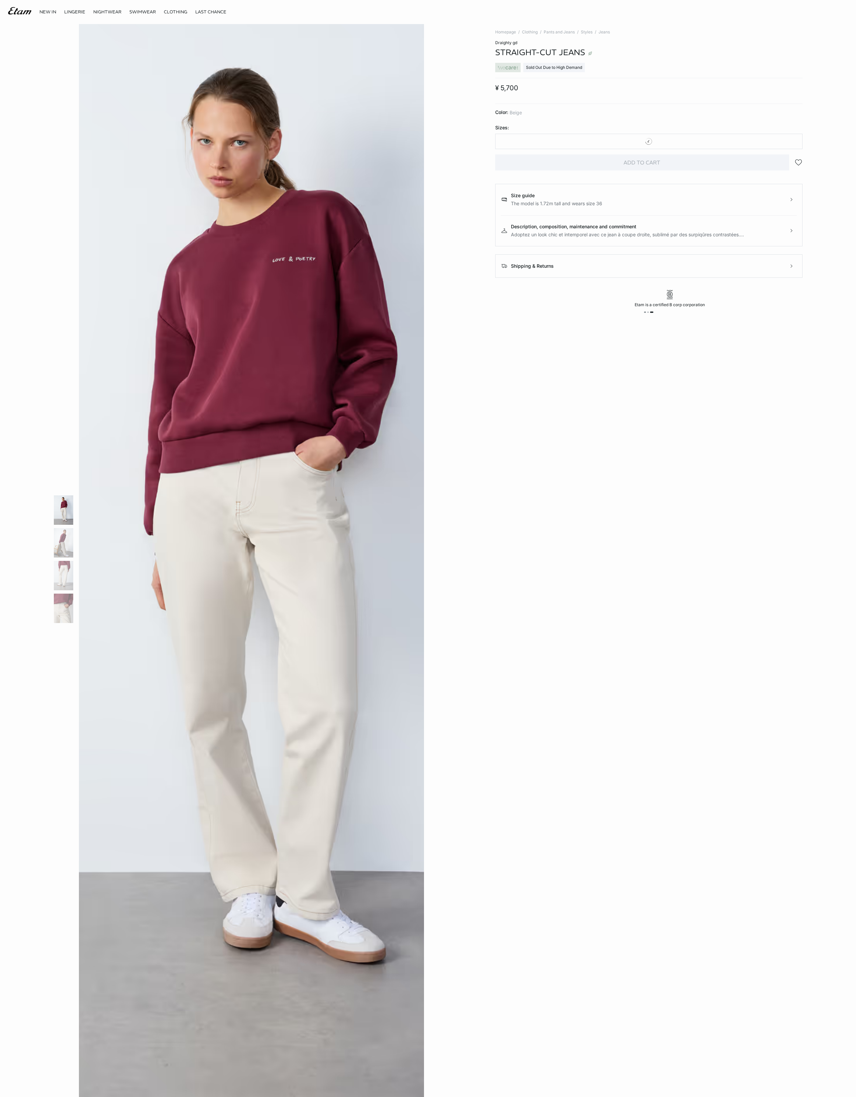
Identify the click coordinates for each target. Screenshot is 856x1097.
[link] (47, 12)
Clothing (530, 31)
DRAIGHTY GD (506, 42)
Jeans (604, 31)
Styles (587, 31)
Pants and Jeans (559, 31)
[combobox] (648, 141)
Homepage (505, 31)
